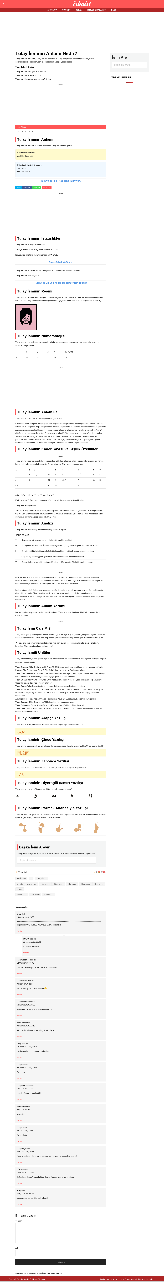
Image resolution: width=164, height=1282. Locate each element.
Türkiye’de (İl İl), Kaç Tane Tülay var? (61, 181)
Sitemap (41, 1279)
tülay (19, 914)
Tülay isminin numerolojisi (99, 884)
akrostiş (20, 884)
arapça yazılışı (32, 884)
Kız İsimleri (21, 878)
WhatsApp (36, 188)
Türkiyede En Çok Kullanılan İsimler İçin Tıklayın (60, 283)
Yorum (18, 1221)
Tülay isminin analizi (46, 884)
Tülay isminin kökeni (86, 884)
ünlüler (19, 889)
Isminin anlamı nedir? (82, 4)
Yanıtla (19, 931)
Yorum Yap (46, 188)
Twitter (19, 188)
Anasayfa (19, 1273)
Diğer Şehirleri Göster (61, 262)
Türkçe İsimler (42, 878)
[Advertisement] (82, 32)
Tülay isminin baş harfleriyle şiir (72, 884)
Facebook (27, 188)
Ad (16, 1248)
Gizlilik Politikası (30, 1279)
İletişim (20, 1279)
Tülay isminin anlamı (59, 884)
